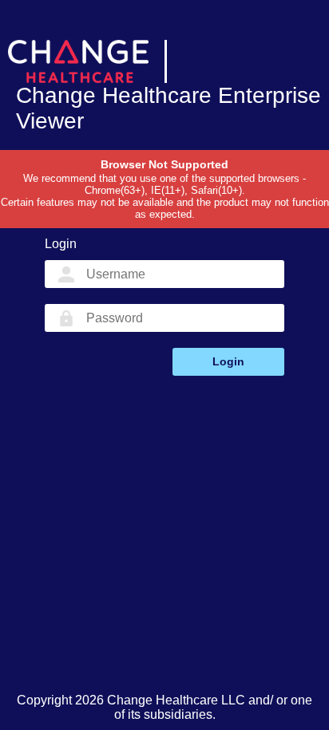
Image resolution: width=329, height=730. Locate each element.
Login (228, 361)
